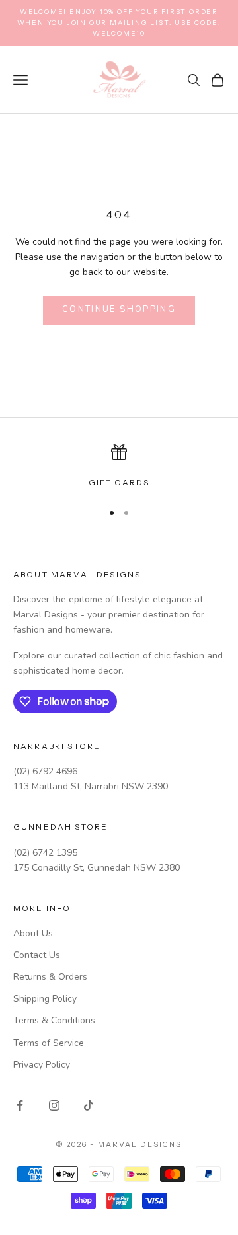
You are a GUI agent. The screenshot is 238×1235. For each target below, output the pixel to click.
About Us (33, 933)
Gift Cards (119, 482)
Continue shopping (119, 309)
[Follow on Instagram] (54, 1105)
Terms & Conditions (54, 1020)
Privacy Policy (41, 1064)
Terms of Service (48, 1043)
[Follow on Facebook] (19, 1105)
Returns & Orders (50, 977)
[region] (119, 466)
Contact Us (36, 955)
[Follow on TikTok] (88, 1105)
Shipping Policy (45, 998)
